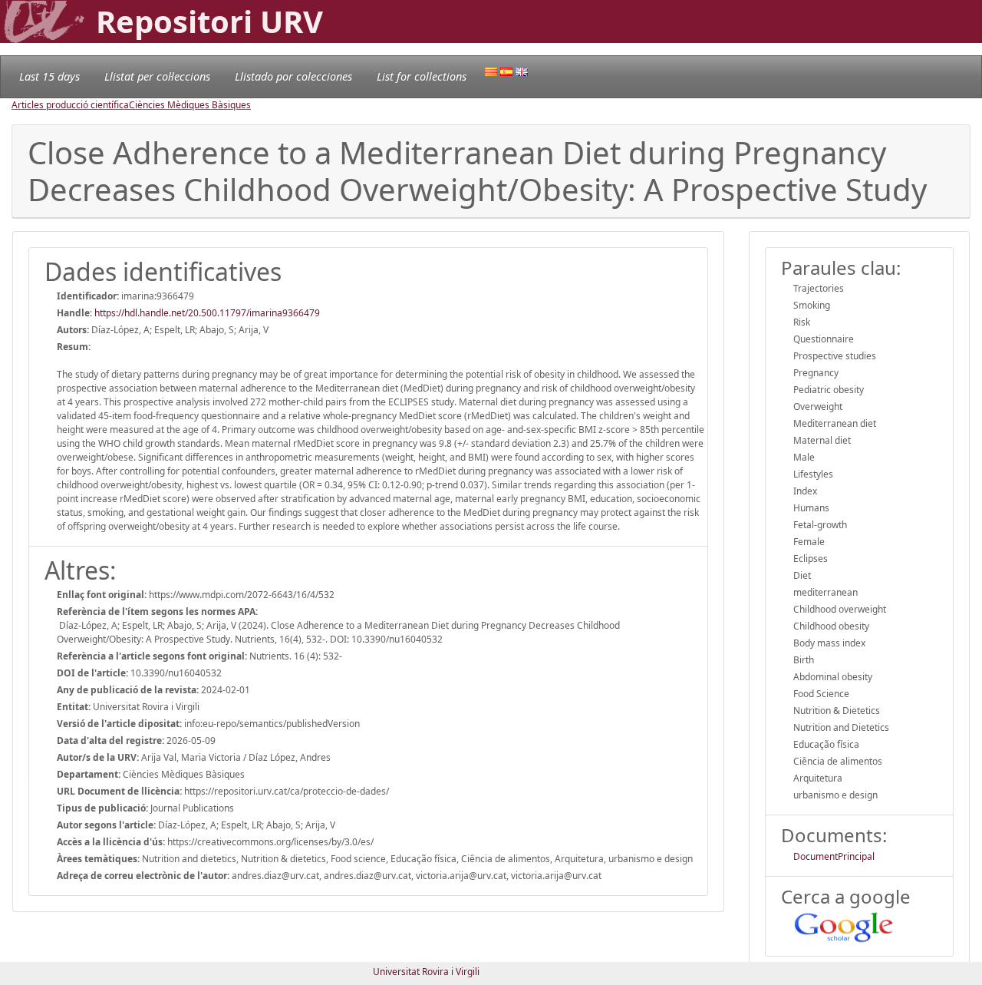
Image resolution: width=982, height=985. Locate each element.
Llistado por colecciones (293, 76)
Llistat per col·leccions (157, 76)
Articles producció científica (70, 104)
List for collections (421, 76)
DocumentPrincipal (834, 856)
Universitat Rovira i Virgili (426, 971)
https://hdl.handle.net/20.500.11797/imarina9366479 (207, 312)
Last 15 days (49, 76)
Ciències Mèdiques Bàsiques (190, 104)
